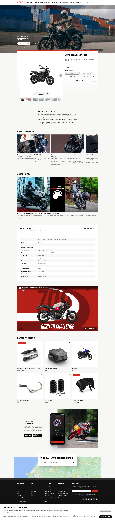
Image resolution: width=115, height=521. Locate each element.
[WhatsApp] (94, 499)
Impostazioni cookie (105, 509)
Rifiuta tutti (105, 512)
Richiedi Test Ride (93, 6)
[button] (22, 99)
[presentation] (57, 308)
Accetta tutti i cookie (106, 516)
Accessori (79, 6)
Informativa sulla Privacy (83, 495)
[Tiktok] (89, 499)
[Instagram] (83, 499)
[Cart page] (90, 2)
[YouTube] (97, 499)
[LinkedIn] (91, 499)
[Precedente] (94, 131)
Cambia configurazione (45, 230)
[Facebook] (86, 499)
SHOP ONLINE (78, 2)
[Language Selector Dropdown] (96, 2)
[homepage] (20, 2)
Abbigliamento (86, 6)
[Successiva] (97, 131)
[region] (57, 512)
